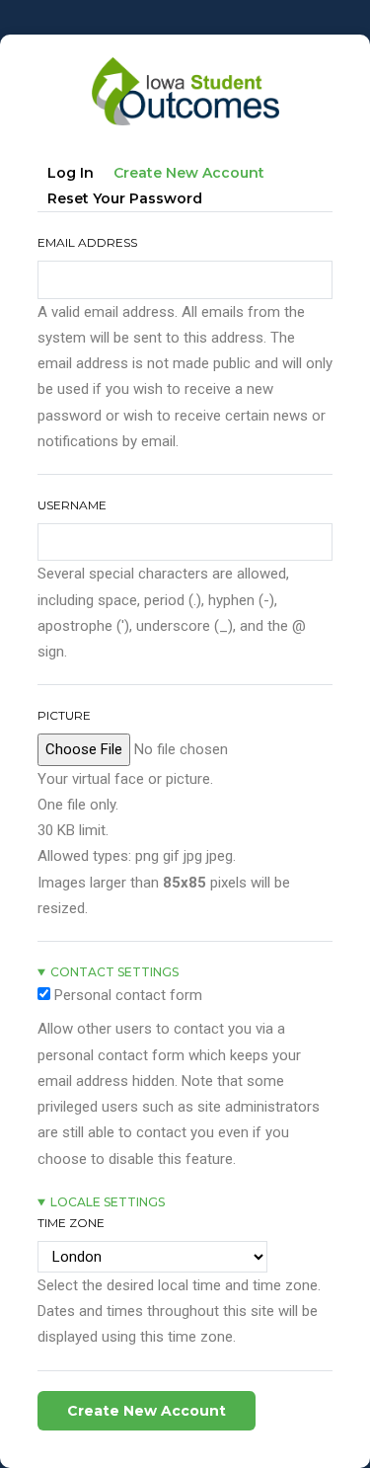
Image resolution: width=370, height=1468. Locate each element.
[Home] (185, 65)
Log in (70, 173)
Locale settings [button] (107, 1202)
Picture (64, 715)
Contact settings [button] (114, 972)
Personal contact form (128, 995)
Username (72, 505)
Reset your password (124, 198)
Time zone (71, 1222)
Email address (87, 242)
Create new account (193, 176)
